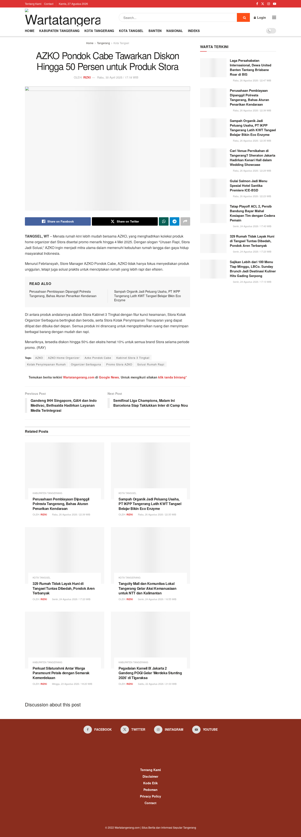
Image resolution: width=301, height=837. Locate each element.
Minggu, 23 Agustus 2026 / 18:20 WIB (71, 683)
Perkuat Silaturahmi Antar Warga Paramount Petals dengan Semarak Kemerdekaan (61, 673)
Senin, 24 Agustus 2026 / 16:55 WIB (156, 599)
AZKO (39, 358)
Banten (155, 30)
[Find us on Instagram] (268, 3)
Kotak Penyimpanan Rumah (46, 364)
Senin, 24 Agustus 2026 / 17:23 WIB (70, 599)
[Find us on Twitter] (262, 3)
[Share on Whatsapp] (164, 221)
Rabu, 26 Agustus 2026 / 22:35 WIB (156, 514)
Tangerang (103, 43)
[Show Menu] (274, 17)
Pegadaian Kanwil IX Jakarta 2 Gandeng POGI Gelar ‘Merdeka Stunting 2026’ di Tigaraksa (150, 673)
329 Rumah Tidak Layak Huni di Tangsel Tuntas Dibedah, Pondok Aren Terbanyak (64, 588)
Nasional (174, 30)
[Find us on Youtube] (274, 3)
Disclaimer (150, 776)
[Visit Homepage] (62, 17)
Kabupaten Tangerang (59, 30)
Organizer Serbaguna (86, 364)
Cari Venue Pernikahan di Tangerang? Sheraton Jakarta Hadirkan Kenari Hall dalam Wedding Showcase (252, 157)
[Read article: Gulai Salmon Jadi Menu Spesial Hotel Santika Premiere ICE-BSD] (213, 188)
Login (261, 17)
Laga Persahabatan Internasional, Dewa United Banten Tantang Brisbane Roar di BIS (250, 67)
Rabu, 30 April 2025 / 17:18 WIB (117, 77)
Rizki (87, 77)
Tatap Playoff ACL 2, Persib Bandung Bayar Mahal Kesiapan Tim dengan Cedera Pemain (252, 213)
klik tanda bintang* (172, 377)
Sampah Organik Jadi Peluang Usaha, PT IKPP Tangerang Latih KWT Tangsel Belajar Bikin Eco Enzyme (147, 295)
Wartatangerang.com (78, 377)
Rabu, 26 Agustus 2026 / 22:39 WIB (70, 514)
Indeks (194, 30)
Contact (48, 4)
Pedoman (150, 789)
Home (29, 30)
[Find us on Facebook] (257, 3)
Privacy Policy (150, 796)
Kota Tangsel (131, 30)
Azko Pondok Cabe (98, 358)
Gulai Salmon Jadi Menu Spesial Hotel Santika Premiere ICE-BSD (248, 185)
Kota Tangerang (99, 30)
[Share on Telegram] (174, 221)
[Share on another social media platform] (185, 221)
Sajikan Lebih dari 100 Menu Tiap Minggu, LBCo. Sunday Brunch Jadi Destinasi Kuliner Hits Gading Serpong (253, 268)
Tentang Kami (33, 4)
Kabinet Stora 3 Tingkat (132, 358)
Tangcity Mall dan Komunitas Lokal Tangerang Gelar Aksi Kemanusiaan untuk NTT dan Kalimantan (148, 588)
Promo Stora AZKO (119, 364)
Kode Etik (150, 783)
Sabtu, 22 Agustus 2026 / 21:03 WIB (157, 683)
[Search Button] (243, 17)
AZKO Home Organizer (64, 358)
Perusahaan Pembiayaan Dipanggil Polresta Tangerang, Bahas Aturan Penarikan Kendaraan (63, 293)
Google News (109, 377)
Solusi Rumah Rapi (150, 364)
